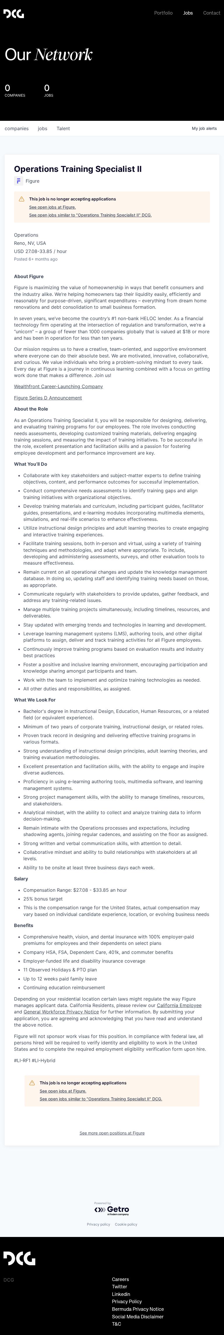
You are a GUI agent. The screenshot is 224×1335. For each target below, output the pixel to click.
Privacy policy (98, 1224)
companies (17, 128)
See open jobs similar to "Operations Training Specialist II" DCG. (90, 214)
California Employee (179, 1005)
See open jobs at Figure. (52, 207)
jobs (42, 128)
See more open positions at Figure (112, 1132)
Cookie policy (126, 1224)
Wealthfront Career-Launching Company (58, 386)
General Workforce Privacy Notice (61, 1012)
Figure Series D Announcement (48, 398)
